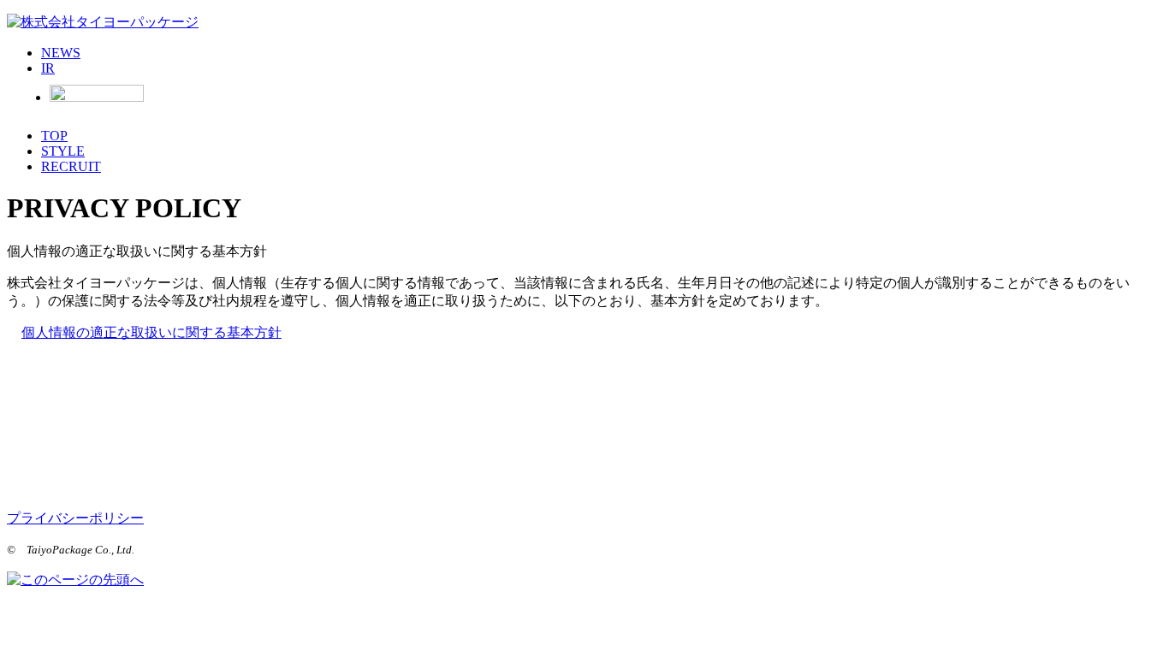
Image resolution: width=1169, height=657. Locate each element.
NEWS (60, 52)
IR (48, 68)
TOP (54, 135)
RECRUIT (71, 166)
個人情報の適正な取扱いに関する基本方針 (151, 332)
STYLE (63, 151)
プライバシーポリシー (75, 518)
